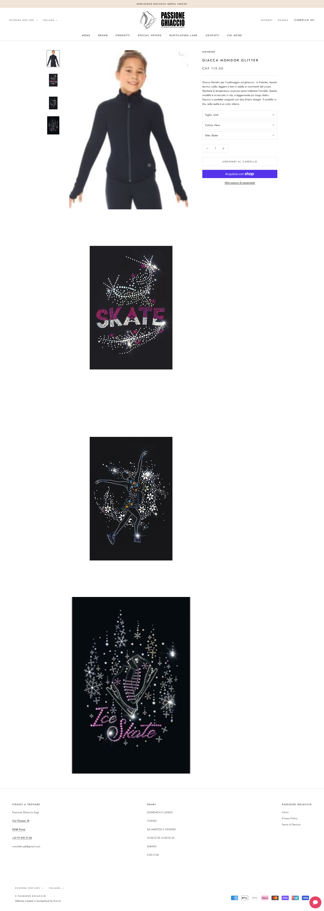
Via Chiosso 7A (20, 821)
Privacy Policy (289, 818)
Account (267, 20)
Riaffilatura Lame (184, 35)
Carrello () (304, 20)
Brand (103, 35)
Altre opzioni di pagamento (240, 182)
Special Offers (150, 35)
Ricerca (283, 20)
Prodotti (123, 35)
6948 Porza (18, 829)
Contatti (212, 35)
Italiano (48, 20)
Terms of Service (291, 824)
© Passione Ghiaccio (30, 896)
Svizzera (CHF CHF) (21, 20)
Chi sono (234, 35)
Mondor (208, 52)
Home (86, 35)
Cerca (285, 812)
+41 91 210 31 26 (22, 838)
